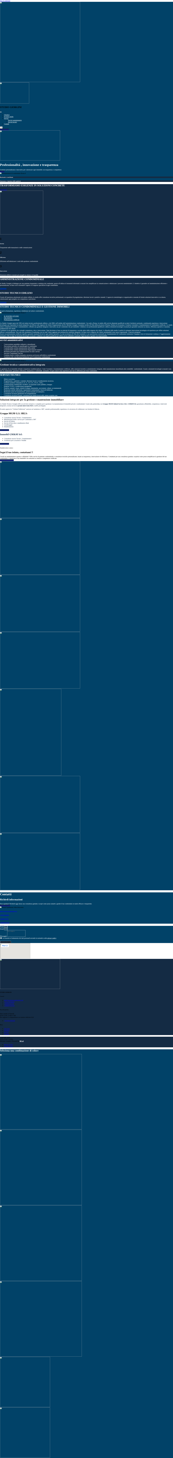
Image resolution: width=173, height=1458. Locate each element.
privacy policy (51, 938)
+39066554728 (4, 919)
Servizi (6, 118)
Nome (2, 927)
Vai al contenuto (5, 1)
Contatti (6, 124)
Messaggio (3, 936)
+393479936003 (4, 915)
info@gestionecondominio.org (8, 911)
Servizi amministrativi (15, 120)
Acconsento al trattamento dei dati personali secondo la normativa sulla (29, 938)
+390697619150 (4, 923)
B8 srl (22, 1041)
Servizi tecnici (12, 122)
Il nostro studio (8, 117)
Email (2, 929)
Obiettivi (7, 115)
